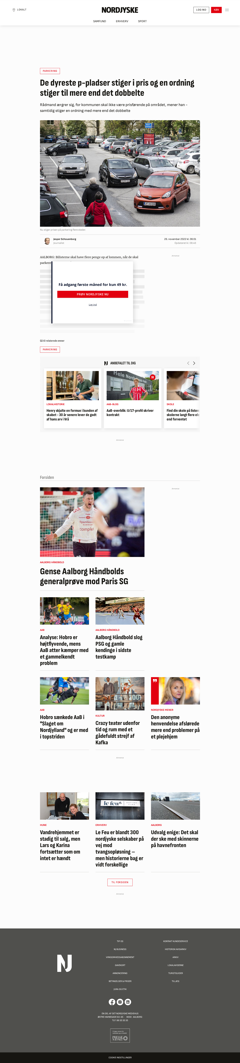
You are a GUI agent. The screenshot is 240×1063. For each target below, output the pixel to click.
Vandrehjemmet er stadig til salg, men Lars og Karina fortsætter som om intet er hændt (60, 845)
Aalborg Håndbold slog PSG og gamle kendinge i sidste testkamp (119, 647)
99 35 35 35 (122, 1020)
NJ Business (120, 949)
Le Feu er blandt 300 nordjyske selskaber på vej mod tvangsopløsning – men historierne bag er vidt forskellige (120, 848)
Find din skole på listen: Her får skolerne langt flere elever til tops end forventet (191, 415)
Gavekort (120, 965)
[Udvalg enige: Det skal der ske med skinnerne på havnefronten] (175, 806)
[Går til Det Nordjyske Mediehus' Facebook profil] (112, 1002)
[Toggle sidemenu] (227, 10)
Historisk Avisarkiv (175, 949)
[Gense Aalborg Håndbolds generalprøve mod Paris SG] (92, 522)
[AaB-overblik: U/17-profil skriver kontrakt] (133, 385)
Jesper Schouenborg (64, 239)
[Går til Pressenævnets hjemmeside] (120, 1035)
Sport (142, 21)
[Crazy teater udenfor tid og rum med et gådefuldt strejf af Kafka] (120, 693)
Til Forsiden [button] (120, 882)
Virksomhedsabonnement (120, 957)
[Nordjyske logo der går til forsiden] (120, 10)
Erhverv (122, 21)
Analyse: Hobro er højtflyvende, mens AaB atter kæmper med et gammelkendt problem (64, 650)
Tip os (120, 941)
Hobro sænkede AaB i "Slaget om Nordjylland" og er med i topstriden (64, 727)
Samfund (99, 21)
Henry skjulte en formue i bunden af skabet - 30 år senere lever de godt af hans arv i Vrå (72, 415)
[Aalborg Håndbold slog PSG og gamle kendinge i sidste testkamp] (120, 611)
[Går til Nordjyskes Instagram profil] (120, 1002)
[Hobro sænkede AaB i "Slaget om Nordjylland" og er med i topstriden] (64, 691)
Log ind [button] (201, 9)
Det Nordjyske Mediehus (125, 1013)
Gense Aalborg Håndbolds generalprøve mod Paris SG (84, 577)
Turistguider (175, 973)
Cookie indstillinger (120, 1057)
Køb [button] (216, 9)
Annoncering (120, 973)
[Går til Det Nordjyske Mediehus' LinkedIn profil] (128, 1002)
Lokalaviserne (176, 965)
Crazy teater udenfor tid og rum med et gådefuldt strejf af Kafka (118, 733)
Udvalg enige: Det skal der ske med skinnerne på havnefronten (175, 839)
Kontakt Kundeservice (175, 941)
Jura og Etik (120, 989)
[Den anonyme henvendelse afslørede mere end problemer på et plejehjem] (175, 691)
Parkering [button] (50, 71)
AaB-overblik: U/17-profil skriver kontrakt (130, 413)
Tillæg (175, 981)
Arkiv (175, 957)
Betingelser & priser (120, 981)
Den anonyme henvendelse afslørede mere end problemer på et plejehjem (175, 727)
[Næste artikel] (194, 363)
